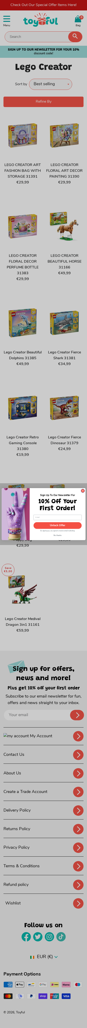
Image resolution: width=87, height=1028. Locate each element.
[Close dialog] (83, 491)
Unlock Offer (57, 525)
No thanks (57, 535)
